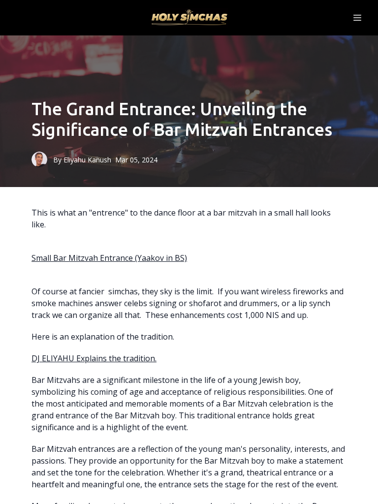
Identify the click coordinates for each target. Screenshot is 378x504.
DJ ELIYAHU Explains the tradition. (94, 358)
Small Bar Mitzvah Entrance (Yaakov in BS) (109, 257)
